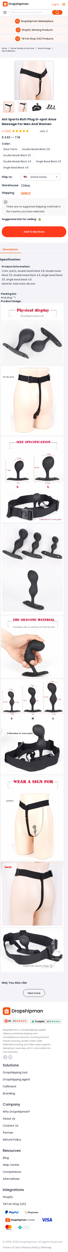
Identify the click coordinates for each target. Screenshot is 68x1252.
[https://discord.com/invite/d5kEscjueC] (10, 1057)
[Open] (56, 177)
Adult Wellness (8, 51)
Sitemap (46, 1247)
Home (4, 48)
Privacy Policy (30, 1247)
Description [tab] (10, 249)
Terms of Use (11, 1247)
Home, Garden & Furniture (22, 48)
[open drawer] (63, 4)
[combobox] (35, 177)
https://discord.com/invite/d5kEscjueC (10, 1057)
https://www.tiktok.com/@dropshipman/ (5, 1057)
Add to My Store (34, 232)
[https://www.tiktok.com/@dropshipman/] (5, 1057)
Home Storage (44, 48)
